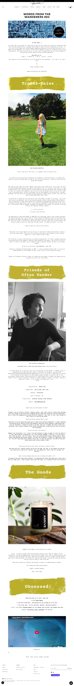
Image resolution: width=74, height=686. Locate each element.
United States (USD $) (8, 678)
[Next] (57, 1)
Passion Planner (27, 607)
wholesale (5, 671)
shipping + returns (39, 667)
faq (34, 669)
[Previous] (16, 1)
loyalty (36, 671)
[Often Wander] (37, 3)
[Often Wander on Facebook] (51, 672)
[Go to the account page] (68, 7)
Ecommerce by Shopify (10, 681)
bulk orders (19, 669)
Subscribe (69, 668)
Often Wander (12, 680)
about (3, 667)
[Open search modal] (3, 7)
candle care (37, 673)
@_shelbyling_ (41, 363)
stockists (5, 669)
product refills (20, 667)
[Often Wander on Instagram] (53, 672)
